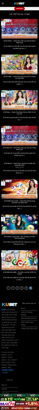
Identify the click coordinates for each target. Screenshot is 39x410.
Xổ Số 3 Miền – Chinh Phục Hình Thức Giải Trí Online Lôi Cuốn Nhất (20, 77)
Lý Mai (27, 14)
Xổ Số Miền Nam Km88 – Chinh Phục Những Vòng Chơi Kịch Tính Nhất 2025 (19, 202)
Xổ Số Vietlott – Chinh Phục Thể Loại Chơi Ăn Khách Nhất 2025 (20, 41)
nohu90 (5, 372)
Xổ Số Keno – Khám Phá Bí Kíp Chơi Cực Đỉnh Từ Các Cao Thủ (19, 113)
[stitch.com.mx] (19, 3)
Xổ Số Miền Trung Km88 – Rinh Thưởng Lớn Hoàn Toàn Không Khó (19, 237)
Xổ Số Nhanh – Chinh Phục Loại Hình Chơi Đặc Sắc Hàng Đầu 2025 (19, 164)
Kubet (11, 370)
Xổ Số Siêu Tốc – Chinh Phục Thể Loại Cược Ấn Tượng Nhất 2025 (19, 148)
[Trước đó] (8, 288)
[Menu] (3, 3)
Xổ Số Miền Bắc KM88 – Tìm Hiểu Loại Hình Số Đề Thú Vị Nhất (19, 273)
